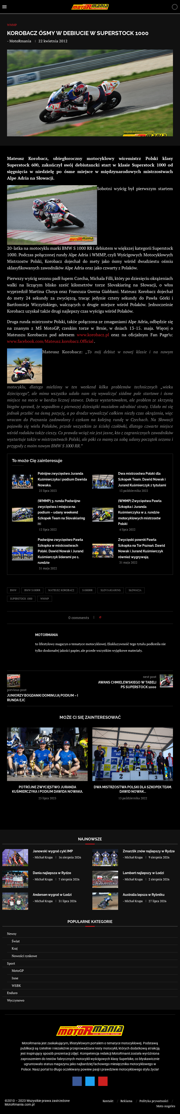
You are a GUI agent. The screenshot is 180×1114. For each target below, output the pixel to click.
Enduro (12, 993)
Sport (11, 963)
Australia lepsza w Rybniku (144, 895)
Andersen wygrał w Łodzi (52, 895)
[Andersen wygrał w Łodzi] (15, 901)
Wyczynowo (15, 1000)
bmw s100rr (32, 590)
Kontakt (108, 1101)
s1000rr (87, 590)
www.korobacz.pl (93, 334)
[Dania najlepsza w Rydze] (15, 879)
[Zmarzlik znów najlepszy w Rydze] (105, 857)
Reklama (126, 1101)
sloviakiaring (111, 590)
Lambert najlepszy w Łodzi (143, 873)
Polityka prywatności (153, 1101)
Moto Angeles (165, 1106)
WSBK (16, 985)
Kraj (15, 948)
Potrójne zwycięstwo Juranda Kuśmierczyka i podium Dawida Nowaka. (62, 479)
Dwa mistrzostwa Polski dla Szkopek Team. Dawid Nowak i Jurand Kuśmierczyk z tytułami (142, 479)
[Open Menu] (4, 6)
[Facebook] (77, 1081)
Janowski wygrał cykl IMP (53, 851)
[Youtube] (103, 1081)
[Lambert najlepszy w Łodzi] (105, 879)
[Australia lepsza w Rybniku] (105, 901)
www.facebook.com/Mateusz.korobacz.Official (50, 341)
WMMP (44, 598)
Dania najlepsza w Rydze (52, 873)
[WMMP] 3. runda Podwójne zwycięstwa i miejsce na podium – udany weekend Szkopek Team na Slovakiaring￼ (61, 512)
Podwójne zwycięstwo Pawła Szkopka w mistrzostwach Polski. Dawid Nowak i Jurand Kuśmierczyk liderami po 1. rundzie (60, 551)
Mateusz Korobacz (61, 590)
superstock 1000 (21, 598)
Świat (16, 941)
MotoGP (18, 970)
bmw (13, 590)
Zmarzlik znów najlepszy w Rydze (149, 851)
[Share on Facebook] (106, 617)
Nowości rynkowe (24, 956)
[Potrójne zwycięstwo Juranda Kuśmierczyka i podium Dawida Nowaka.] (22, 482)
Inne (15, 978)
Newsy (11, 933)
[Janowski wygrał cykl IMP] (15, 857)
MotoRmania (20, 40)
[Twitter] (90, 1081)
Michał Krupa (44, 857)
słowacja (135, 590)
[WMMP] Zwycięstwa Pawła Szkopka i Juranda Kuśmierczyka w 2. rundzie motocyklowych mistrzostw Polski (139, 512)
